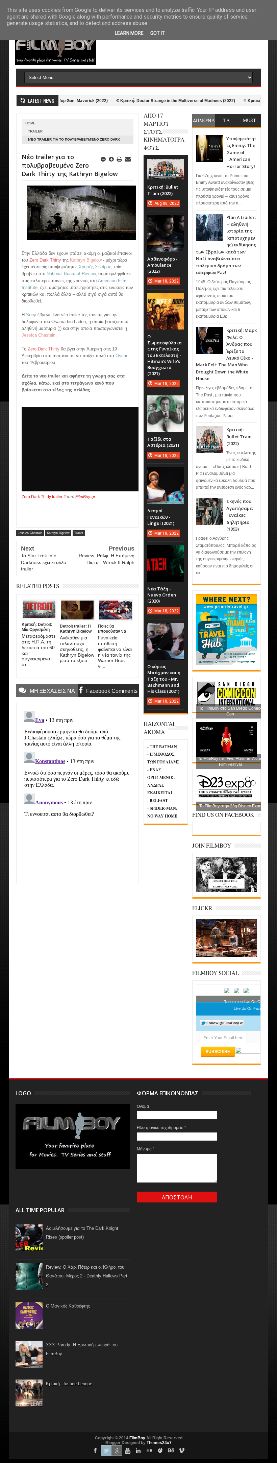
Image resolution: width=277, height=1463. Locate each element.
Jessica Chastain (30, 533)
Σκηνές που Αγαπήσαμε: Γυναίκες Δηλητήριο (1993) (239, 515)
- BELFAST (157, 800)
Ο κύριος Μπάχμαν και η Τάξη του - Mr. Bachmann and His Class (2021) (163, 678)
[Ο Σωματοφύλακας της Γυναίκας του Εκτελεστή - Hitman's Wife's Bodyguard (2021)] (165, 300)
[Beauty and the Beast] (226, 955)
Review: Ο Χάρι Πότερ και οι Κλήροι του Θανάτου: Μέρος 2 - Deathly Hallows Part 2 (86, 1276)
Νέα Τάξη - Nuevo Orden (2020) (161, 595)
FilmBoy (137, 1438)
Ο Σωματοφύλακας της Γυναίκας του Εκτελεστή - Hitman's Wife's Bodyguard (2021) (164, 355)
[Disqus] (77, 792)
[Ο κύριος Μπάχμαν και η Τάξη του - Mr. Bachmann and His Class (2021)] (165, 629)
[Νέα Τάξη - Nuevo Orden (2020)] (165, 552)
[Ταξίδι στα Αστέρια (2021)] (165, 402)
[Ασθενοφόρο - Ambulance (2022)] (165, 222)
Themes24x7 (159, 1442)
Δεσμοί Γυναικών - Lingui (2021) (160, 517)
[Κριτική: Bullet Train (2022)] (165, 165)
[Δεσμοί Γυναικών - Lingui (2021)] (165, 474)
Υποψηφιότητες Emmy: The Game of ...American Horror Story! (241, 152)
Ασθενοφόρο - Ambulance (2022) (162, 265)
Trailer (35, 131)
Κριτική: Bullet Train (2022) (239, 436)
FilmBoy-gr (85, 496)
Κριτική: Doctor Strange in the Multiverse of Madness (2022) (151, 100)
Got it (157, 33)
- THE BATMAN (162, 747)
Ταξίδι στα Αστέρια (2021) (163, 442)
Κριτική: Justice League (69, 1383)
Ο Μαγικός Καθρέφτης (68, 1306)
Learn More (129, 33)
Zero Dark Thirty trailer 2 (44, 496)
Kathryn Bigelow (58, 533)
